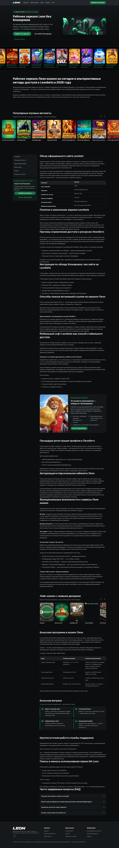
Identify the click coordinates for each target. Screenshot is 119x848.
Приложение (35, 2)
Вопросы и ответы (19, 174)
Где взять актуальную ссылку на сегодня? (55, 796)
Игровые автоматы (20, 160)
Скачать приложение (25, 197)
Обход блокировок (92, 833)
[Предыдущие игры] (100, 116)
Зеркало (26, 2)
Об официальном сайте (94, 831)
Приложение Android (20, 163)
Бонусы (47, 2)
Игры (42, 2)
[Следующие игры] (104, 116)
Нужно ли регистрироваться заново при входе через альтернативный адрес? (66, 801)
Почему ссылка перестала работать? (53, 813)
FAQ (53, 2)
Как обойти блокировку (42, 34)
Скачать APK (69, 831)
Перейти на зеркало (22, 34)
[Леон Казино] (16, 2)
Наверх (89, 836)
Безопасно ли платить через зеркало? (53, 807)
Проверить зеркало (19, 39)
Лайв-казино (18, 167)
